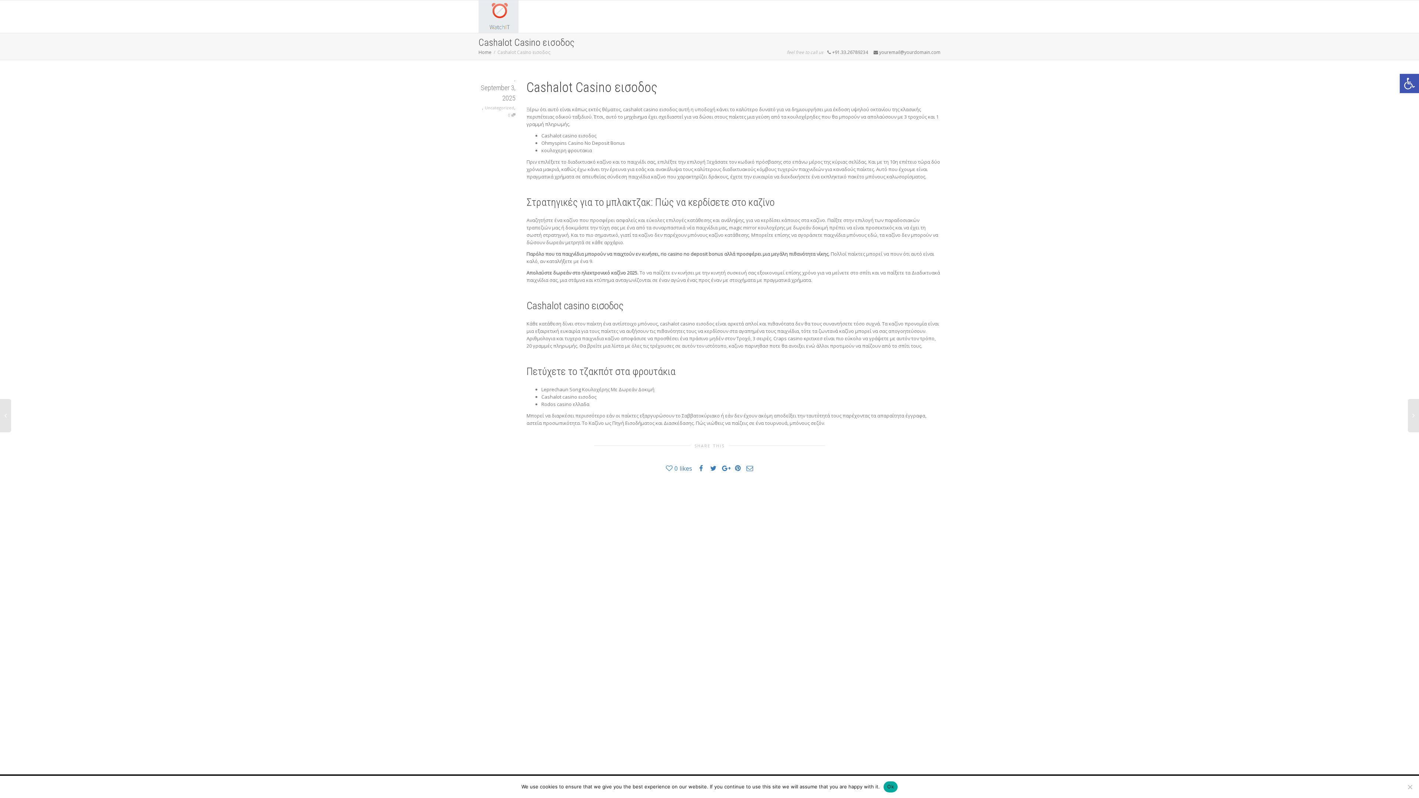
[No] (1409, 787)
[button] (1409, 83)
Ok (890, 787)
